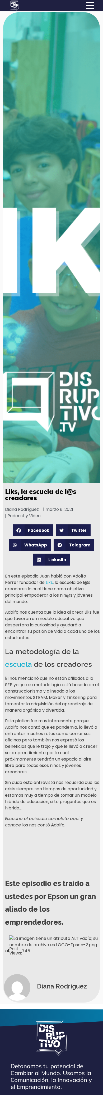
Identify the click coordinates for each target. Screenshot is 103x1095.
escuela (18, 664)
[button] (33, 530)
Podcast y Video (24, 516)
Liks (49, 582)
